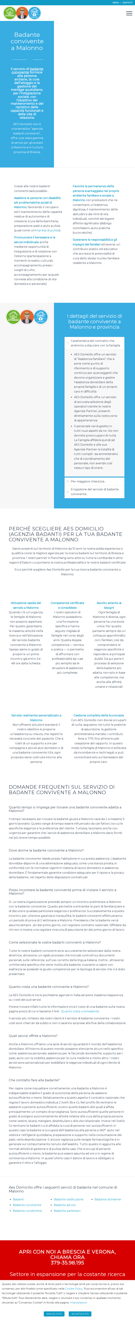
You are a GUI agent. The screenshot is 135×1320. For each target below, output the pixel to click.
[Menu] (127, 13)
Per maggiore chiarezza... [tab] (88, 481)
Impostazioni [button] (78, 1302)
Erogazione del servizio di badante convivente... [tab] (95, 492)
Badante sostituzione (68, 1199)
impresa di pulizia (47, 230)
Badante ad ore (65, 1205)
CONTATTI (127, 2)
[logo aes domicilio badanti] (22, 13)
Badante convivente (27, 1205)
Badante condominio (27, 1211)
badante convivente (27, 70)
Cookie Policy (74, 1288)
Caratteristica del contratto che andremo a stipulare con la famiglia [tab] (95, 343)
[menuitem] (116, 3)
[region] (94, 413)
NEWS (116, 2)
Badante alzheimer (108, 1199)
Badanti (18, 1199)
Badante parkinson (67, 1211)
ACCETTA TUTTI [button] (80, 1313)
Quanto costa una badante (80, 1011)
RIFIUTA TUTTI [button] (54, 1313)
